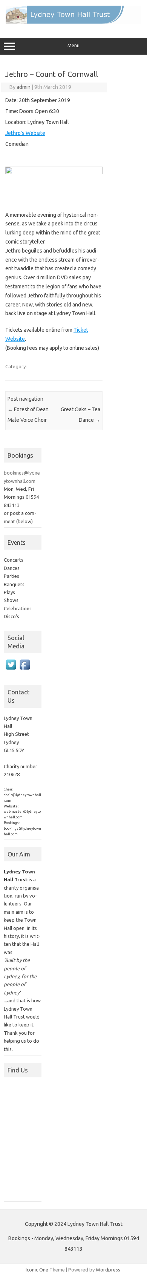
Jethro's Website (25, 133)
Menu (73, 45)
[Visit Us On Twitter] (11, 673)
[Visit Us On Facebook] (25, 673)
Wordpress (108, 1269)
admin (24, 87)
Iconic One (37, 1269)
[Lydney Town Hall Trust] (73, 22)
